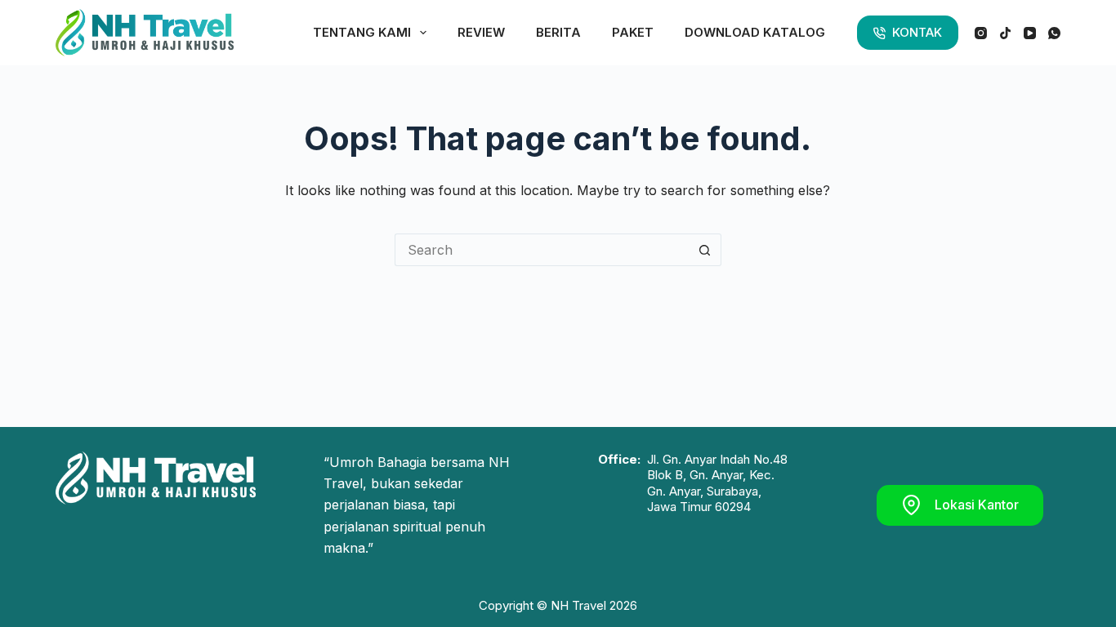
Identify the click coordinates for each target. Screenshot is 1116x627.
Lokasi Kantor (977, 504)
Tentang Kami (362, 32)
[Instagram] (981, 33)
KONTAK (917, 32)
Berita (558, 32)
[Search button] (705, 249)
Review (481, 32)
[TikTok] (1005, 33)
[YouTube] (1030, 33)
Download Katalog (755, 32)
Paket (633, 32)
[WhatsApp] (1054, 33)
